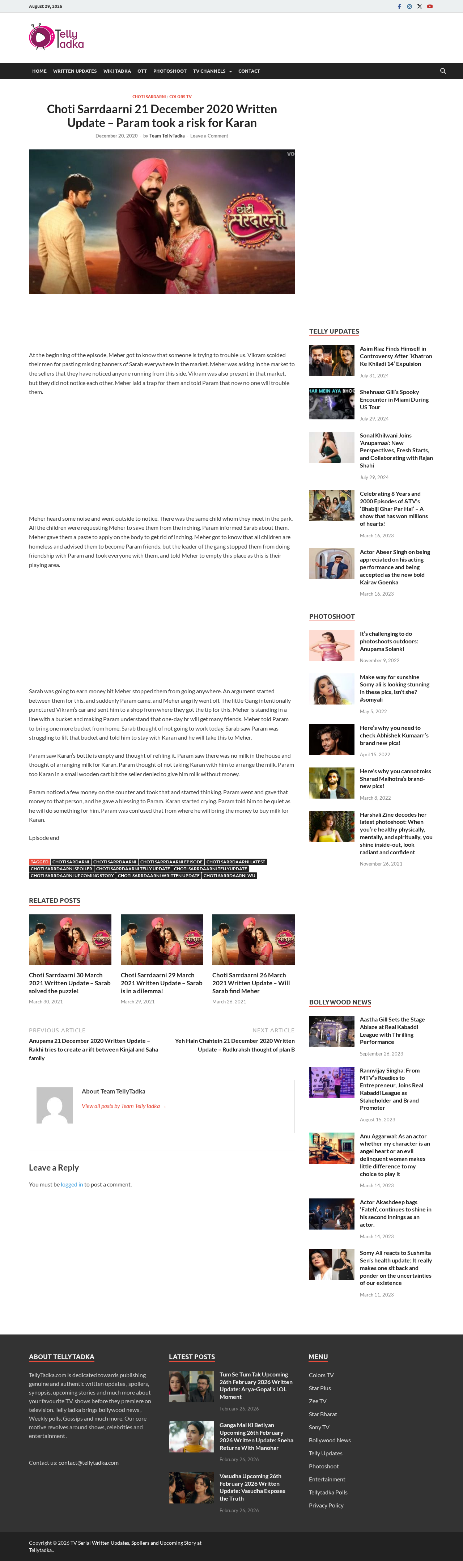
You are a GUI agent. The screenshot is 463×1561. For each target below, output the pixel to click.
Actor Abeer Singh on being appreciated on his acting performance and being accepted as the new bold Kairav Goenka (395, 566)
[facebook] (399, 6)
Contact (249, 71)
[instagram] (409, 6)
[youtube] (429, 6)
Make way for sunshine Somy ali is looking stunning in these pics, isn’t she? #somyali (394, 688)
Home (39, 71)
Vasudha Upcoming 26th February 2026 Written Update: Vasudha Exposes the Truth (252, 1487)
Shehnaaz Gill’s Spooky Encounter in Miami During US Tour (394, 399)
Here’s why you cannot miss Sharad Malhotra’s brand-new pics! (395, 778)
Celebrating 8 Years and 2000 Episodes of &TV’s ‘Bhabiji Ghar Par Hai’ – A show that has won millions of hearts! (394, 508)
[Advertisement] (162, 324)
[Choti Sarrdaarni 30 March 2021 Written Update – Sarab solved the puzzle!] (70, 941)
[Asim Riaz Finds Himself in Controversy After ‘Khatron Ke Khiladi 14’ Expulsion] (331, 349)
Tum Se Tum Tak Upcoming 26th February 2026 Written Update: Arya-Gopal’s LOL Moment (256, 1385)
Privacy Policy (326, 1505)
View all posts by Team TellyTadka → (124, 1105)
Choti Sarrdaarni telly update (133, 868)
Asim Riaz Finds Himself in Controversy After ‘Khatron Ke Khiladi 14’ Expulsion (396, 356)
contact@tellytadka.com (89, 1462)
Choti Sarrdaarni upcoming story (72, 875)
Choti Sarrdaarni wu (229, 875)
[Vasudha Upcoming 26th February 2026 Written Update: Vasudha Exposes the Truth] (191, 1476)
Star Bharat (323, 1413)
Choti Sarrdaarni (114, 861)
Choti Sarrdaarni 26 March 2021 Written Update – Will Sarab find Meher (251, 983)
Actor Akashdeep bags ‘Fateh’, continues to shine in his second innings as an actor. (396, 1213)
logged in (72, 1184)
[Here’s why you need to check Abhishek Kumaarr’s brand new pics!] (331, 728)
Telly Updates (326, 1453)
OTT (142, 71)
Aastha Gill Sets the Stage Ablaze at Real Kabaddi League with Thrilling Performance (392, 1030)
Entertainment (327, 1479)
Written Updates (75, 71)
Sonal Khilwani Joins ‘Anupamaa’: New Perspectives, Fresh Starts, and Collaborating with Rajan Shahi (396, 450)
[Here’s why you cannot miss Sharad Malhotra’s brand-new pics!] (331, 771)
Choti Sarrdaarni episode (171, 861)
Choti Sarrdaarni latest (236, 861)
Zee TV (318, 1400)
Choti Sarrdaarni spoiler (61, 868)
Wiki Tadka (117, 71)
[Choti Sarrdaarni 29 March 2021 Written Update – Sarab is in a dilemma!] (162, 941)
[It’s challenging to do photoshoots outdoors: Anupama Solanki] (331, 634)
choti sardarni (70, 861)
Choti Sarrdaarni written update (159, 875)
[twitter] (419, 6)
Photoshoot (170, 71)
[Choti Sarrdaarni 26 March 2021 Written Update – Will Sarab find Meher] (253, 941)
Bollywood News (330, 1440)
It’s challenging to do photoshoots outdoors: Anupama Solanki (389, 641)
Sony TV (319, 1426)
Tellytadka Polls (328, 1492)
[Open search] (443, 71)
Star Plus (320, 1387)
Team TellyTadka (167, 136)
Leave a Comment (209, 136)
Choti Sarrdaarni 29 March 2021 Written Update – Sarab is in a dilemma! (162, 983)
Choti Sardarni (149, 96)
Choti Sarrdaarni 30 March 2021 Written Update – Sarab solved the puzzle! (70, 983)
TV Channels (209, 71)
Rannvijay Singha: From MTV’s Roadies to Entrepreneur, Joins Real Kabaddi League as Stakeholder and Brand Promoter (391, 1089)
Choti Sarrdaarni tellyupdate (210, 868)
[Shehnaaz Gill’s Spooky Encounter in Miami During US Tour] (331, 392)
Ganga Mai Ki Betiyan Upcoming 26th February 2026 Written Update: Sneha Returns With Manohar (256, 1436)
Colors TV (180, 96)
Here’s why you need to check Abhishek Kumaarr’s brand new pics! (394, 735)
